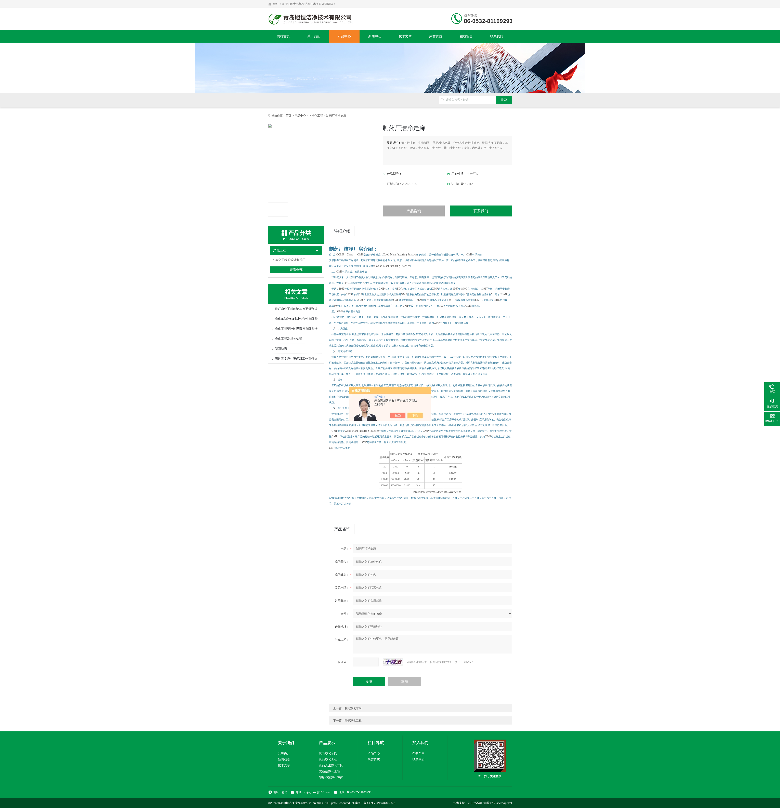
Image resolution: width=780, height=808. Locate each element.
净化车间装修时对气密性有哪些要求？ (298, 318)
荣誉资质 (435, 36)
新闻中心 (374, 36)
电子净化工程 (353, 720)
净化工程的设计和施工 (290, 260)
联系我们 (496, 36)
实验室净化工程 (329, 771)
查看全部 (296, 269)
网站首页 (283, 36)
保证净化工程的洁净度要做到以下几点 (298, 308)
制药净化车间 (353, 708)
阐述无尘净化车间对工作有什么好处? (298, 358)
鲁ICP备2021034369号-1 (380, 803)
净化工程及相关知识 (288, 338)
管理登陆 (489, 803)
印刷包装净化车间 (331, 777)
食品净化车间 (328, 753)
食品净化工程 (328, 759)
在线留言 (466, 36)
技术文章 (405, 36)
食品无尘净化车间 (331, 765)
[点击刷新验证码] (393, 662)
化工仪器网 (475, 803)
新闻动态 (281, 348)
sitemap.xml (504, 803)
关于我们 (313, 36)
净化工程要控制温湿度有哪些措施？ (298, 328)
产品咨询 (413, 211)
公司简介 (284, 753)
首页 (288, 115)
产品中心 (344, 36)
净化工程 (317, 115)
